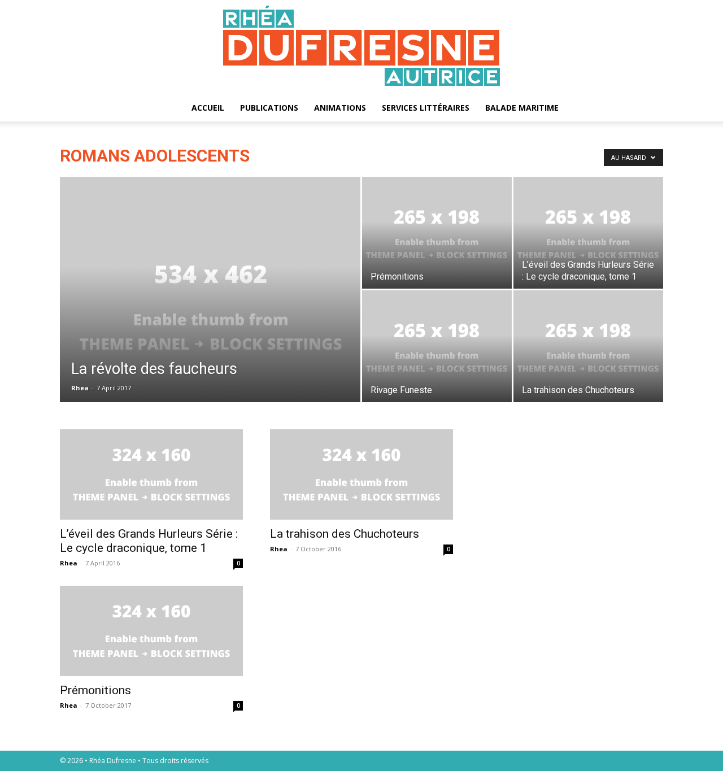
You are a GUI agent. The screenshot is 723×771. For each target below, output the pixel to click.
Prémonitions (95, 690)
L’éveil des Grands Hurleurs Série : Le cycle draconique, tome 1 (149, 541)
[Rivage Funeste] (437, 346)
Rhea (80, 388)
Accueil (207, 107)
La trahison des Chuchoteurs (344, 534)
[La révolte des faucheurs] (210, 307)
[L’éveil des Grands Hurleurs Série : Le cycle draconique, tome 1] (588, 233)
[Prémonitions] (437, 233)
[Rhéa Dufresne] (361, 47)
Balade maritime (522, 107)
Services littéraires (425, 107)
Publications (269, 107)
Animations (340, 107)
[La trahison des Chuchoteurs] (588, 346)
